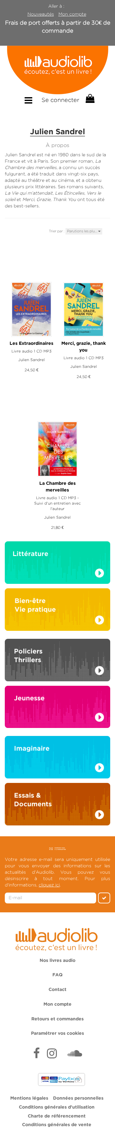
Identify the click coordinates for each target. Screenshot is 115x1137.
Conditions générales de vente (56, 1125)
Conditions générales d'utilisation (57, 1107)
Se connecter (60, 100)
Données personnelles (78, 1098)
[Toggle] (28, 100)
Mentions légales (29, 1098)
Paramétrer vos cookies (57, 1033)
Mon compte (72, 14)
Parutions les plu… (82, 231)
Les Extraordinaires (31, 343)
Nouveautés (40, 14)
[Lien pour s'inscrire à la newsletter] (57, 848)
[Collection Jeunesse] (57, 706)
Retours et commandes (57, 1019)
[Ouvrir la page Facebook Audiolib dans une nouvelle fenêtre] (36, 1054)
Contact (57, 990)
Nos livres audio (57, 961)
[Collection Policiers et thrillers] (57, 661)
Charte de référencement (57, 1116)
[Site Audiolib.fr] (57, 938)
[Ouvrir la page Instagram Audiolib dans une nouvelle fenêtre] (52, 1054)
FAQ (57, 975)
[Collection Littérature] (57, 564)
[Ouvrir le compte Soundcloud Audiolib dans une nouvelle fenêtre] (74, 1054)
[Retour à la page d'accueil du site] (57, 70)
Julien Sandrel (31, 360)
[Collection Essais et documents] (57, 805)
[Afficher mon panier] (89, 98)
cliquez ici (49, 884)
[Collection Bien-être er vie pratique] (57, 609)
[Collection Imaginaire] (57, 759)
